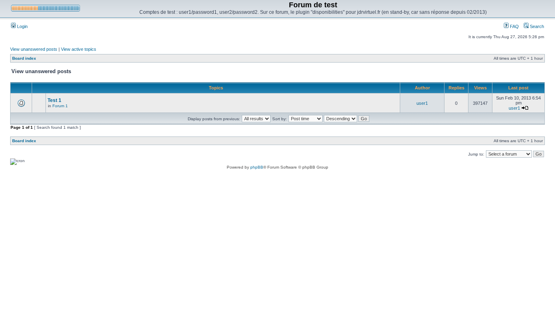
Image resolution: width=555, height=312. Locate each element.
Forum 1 (60, 106)
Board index (24, 58)
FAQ (514, 26)
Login (22, 26)
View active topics (78, 49)
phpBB (256, 167)
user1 (422, 103)
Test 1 (54, 100)
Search (536, 26)
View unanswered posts (33, 49)
